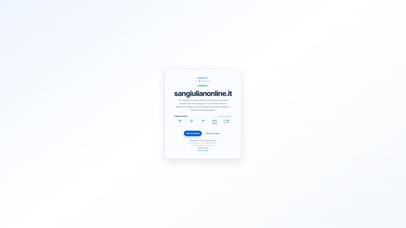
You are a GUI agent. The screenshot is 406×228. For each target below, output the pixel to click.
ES (209, 81)
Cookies (205, 150)
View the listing (192, 133)
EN (199, 81)
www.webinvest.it (203, 148)
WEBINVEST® (203, 78)
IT (196, 81)
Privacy (200, 150)
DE (203, 81)
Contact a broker (213, 133)
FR (206, 81)
